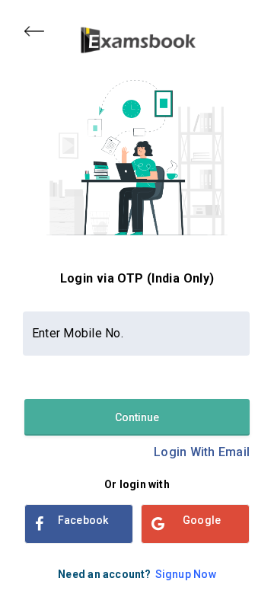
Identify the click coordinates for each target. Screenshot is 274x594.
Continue (137, 417)
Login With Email (202, 452)
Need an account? (136, 574)
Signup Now (185, 574)
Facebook (83, 520)
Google (202, 520)
